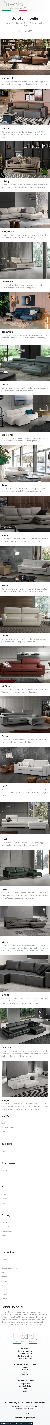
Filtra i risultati (24, 31)
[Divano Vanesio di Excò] (25, 664)
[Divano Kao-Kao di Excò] (25, 1026)
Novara (4, 1281)
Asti (2, 1263)
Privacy (4, 1423)
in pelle (4, 1170)
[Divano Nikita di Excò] (25, 920)
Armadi (25, 1375)
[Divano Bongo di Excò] (25, 1079)
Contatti (25, 1413)
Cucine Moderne (25, 1351)
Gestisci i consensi (24, 1423)
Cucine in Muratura (25, 1358)
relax (3, 1240)
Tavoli (25, 1388)
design (4, 1198)
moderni (5, 1203)
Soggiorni (25, 1367)
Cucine (25, 1348)
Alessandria (6, 1259)
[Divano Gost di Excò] (25, 868)
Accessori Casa (25, 1380)
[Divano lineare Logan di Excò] (25, 614)
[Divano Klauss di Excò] (25, 973)
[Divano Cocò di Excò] (25, 765)
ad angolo (5, 1222)
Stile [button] (4, 1187)
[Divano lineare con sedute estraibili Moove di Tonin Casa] (25, 107)
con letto (5, 1227)
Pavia (3, 1285)
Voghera (5, 1298)
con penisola (6, 1231)
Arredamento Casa (20, 23)
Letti (25, 1372)
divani (3, 1151)
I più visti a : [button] (8, 1252)
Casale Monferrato (9, 1268)
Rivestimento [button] (9, 1163)
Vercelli (4, 1294)
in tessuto (5, 1175)
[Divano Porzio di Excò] (25, 817)
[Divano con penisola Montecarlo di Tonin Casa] (25, 57)
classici (4, 1194)
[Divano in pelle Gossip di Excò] (25, 564)
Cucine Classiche (25, 1353)
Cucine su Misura (25, 1356)
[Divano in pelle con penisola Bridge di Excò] (25, 210)
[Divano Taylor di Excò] (25, 714)
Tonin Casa (6, 1131)
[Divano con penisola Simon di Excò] (25, 514)
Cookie (11, 1423)
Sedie (25, 1391)
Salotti (33, 23)
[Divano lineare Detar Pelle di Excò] (25, 260)
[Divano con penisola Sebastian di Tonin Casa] (25, 310)
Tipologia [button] (7, 1215)
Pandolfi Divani (7, 1127)
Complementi (25, 1383)
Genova (4, 1272)
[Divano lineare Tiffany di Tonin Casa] (25, 159)
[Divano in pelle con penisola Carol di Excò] (25, 363)
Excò (3, 1123)
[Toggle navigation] (44, 6)
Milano (4, 1277)
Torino (4, 1290)
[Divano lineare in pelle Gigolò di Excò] (25, 413)
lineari (3, 1235)
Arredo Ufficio (25, 1386)
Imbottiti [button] (6, 1144)
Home (7, 23)
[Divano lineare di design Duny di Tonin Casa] (25, 463)
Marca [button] (5, 1115)
